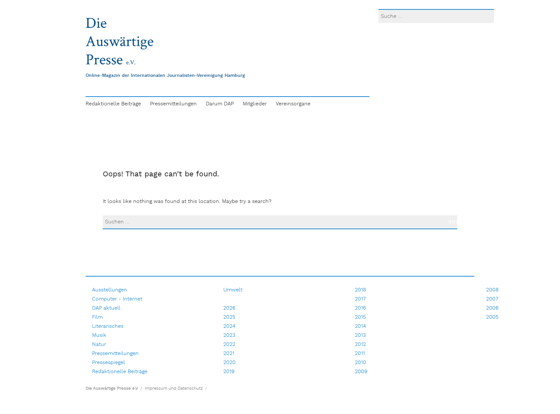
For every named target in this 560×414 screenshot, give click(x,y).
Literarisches (107, 326)
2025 (229, 317)
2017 (360, 299)
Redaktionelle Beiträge (113, 104)
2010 (360, 362)
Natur (99, 344)
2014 (360, 326)
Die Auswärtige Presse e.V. (112, 388)
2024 (229, 326)
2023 (229, 335)
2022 (229, 344)
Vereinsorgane (293, 104)
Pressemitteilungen (173, 104)
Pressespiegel (108, 362)
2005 (492, 317)
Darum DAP (220, 104)
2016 (360, 308)
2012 (360, 344)
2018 (360, 290)
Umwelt (232, 290)
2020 (229, 362)
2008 (492, 290)
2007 (492, 299)
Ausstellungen (109, 290)
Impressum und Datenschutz (174, 388)
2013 (360, 335)
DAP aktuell (106, 308)
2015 (360, 317)
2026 (229, 308)
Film (97, 317)
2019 (229, 371)
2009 (361, 371)
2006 (492, 308)
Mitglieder (255, 104)
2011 (360, 353)
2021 (228, 353)
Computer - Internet (117, 299)
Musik (99, 335)
